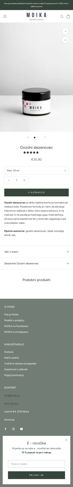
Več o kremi (11, 251)
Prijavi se (36, 475)
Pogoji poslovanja (14, 375)
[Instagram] (13, 429)
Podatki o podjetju (14, 320)
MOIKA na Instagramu (16, 331)
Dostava (8, 351)
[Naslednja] (45, 137)
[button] (31, 152)
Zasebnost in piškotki (16, 369)
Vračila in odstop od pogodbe (20, 363)
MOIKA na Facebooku (16, 326)
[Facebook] (5, 429)
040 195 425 (11, 403)
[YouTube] (21, 429)
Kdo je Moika (11, 314)
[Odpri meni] (5, 16)
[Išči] (62, 16)
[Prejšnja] (28, 137)
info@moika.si (12, 395)
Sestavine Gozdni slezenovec (21, 263)
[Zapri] (66, 439)
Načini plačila (11, 357)
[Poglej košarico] (68, 16)
